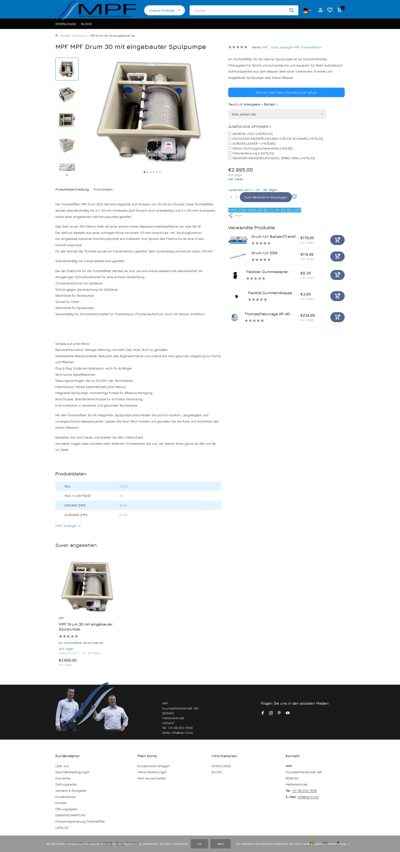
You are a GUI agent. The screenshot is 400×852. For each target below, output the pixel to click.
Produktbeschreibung (72, 189)
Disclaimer (63, 778)
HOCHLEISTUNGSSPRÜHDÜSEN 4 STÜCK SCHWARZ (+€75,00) (277, 138)
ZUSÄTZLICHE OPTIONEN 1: (249, 126)
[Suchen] (291, 10)
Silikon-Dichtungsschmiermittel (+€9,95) (262, 148)
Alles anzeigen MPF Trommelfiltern (296, 47)
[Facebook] (263, 713)
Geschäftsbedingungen (72, 772)
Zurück (64, 35)
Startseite (79, 35)
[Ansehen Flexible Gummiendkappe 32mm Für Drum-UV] (236, 296)
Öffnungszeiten (66, 809)
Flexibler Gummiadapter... (268, 272)
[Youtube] (288, 713)
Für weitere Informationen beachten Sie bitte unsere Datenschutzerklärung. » (293, 844)
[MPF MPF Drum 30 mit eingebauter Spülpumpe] (89, 587)
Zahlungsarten (66, 784)
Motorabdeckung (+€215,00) (253, 153)
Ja (199, 844)
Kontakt (61, 803)
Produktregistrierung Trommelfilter (80, 821)
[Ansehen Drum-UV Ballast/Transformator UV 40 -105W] (238, 240)
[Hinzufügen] (337, 240)
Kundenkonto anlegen (154, 766)
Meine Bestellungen (152, 772)
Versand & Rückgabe (70, 790)
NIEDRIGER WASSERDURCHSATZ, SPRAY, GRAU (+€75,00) (273, 158)
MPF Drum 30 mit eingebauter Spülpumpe (86, 626)
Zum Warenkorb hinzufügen (265, 197)
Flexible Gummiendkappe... (271, 293)
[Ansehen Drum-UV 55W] (238, 256)
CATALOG (62, 828)
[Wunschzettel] (329, 10)
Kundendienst (65, 797)
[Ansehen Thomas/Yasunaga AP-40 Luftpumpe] (234, 317)
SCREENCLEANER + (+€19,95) (253, 143)
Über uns (62, 766)
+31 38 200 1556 (304, 790)
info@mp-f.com (308, 797)
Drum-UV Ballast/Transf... (274, 236)
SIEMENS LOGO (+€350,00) (252, 134)
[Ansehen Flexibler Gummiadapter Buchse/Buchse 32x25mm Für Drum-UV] (235, 275)
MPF (265, 47)
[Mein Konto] (320, 10)
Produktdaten (103, 189)
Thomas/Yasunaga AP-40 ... (269, 314)
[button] (144, 172)
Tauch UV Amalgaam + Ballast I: (253, 104)
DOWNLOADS (65, 24)
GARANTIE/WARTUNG (70, 815)
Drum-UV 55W (264, 253)
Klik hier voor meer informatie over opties (286, 92)
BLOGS (86, 24)
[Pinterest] (279, 713)
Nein (220, 844)
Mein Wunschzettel (152, 778)
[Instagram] (271, 713)
